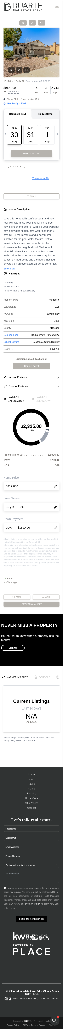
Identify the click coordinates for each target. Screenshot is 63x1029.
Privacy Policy (32, 903)
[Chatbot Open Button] (54, 1020)
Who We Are (31, 803)
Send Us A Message (31, 919)
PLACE (35, 993)
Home (31, 774)
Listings (31, 779)
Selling (31, 788)
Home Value (31, 798)
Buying (31, 784)
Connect (31, 807)
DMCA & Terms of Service (34, 1025)
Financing (31, 793)
